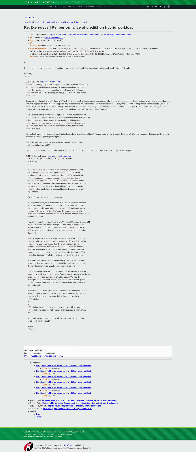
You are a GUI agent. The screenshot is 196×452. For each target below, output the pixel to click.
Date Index (69, 22)
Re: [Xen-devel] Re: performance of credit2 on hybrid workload (63, 366)
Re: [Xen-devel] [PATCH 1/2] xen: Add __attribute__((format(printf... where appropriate (79, 400)
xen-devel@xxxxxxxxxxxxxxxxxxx (87, 35)
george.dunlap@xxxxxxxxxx (59, 35)
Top (26, 17)
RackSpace (68, 445)
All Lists (32, 17)
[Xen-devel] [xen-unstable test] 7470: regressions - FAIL (67, 409)
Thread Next (59, 22)
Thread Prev (48, 22)
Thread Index (80, 22)
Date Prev (28, 22)
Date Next (38, 22)
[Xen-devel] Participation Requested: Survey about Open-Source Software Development (80, 403)
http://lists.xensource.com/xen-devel (43, 356)
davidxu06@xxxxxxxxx (54, 37)
